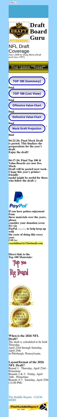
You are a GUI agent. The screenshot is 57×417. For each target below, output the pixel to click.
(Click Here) (22, 229)
